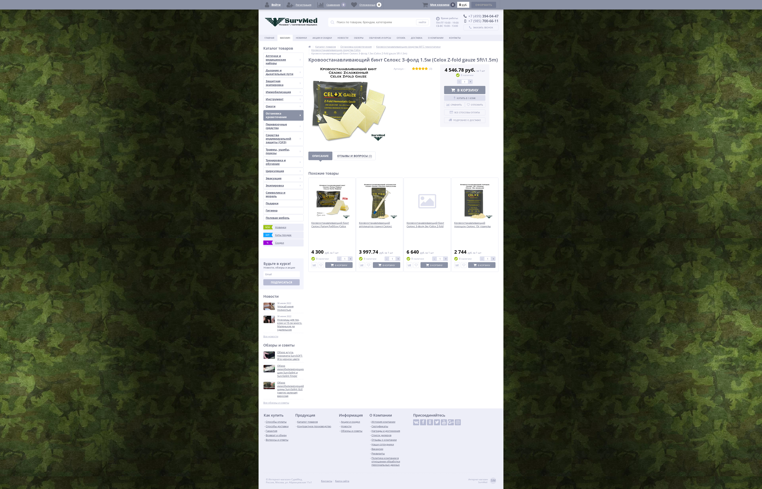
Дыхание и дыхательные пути (279, 72)
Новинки (301, 37)
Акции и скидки (322, 37)
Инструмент (275, 99)
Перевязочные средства (276, 126)
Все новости (270, 336)
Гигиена (271, 210)
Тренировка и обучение (276, 162)
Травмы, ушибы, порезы (278, 151)
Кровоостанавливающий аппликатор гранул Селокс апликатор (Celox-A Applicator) (377, 226)
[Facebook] (423, 422)
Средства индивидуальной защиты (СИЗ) (278, 138)
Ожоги (270, 106)
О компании (435, 37)
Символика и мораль (275, 194)
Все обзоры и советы (276, 402)
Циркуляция (275, 171)
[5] (426, 69)
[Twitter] (437, 422)
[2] (416, 69)
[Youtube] (444, 422)
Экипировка (275, 185)
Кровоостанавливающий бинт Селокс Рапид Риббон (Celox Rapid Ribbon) (330, 226)
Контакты (455, 37)
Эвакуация (273, 178)
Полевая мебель (278, 218)
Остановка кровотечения (276, 115)
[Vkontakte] (416, 422)
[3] (419, 69)
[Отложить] (321, 265)
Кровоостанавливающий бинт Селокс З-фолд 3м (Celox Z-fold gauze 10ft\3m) (425, 226)
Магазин (285, 37)
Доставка (416, 37)
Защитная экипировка (274, 83)
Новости (343, 37)
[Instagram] (458, 422)
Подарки (272, 203)
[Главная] (309, 46)
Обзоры (358, 37)
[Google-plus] (451, 422)
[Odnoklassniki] (430, 422)
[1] (413, 69)
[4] (423, 69)
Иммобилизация (278, 92)
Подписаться (281, 282)
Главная (269, 37)
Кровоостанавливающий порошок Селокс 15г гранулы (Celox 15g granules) (472, 226)
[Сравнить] (314, 265)
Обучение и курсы (380, 37)
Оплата (401, 37)
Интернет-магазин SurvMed (481, 481)
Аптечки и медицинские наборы (276, 59)
